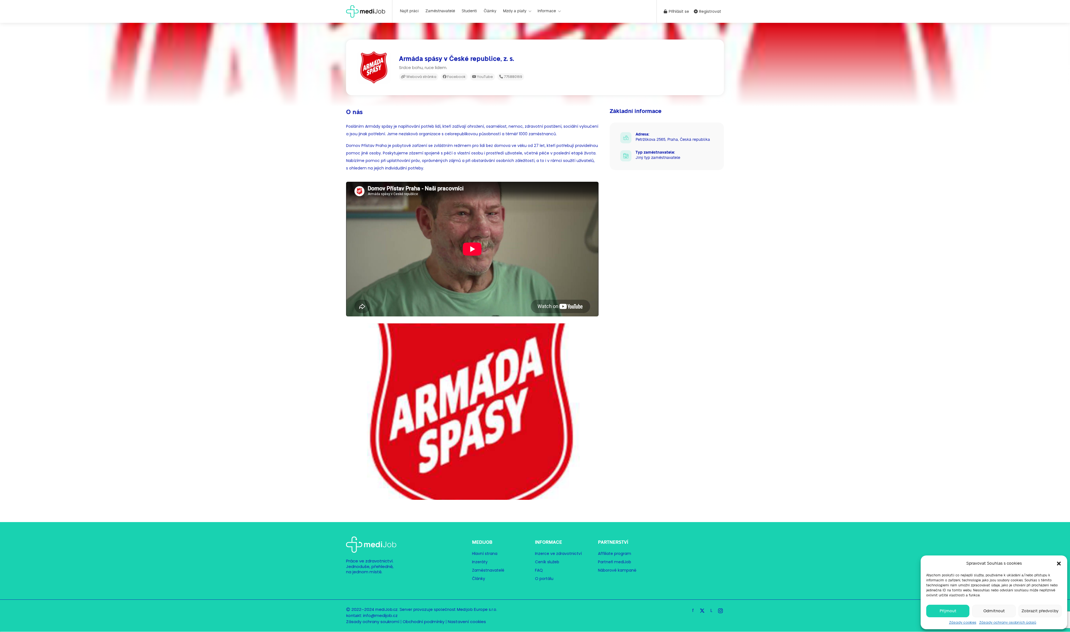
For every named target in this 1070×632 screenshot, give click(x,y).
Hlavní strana (484, 553)
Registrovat (709, 11)
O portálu (544, 578)
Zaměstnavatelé (440, 11)
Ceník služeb (547, 562)
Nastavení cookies (467, 621)
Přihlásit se (678, 11)
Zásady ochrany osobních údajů (1007, 622)
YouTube (484, 76)
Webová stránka (420, 76)
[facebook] (692, 610)
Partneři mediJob (614, 562)
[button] (1059, 563)
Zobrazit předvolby (1040, 611)
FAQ (539, 570)
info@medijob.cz (380, 615)
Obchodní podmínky (423, 621)
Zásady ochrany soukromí (372, 621)
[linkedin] (711, 610)
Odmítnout (994, 611)
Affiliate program (614, 553)
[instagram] (720, 610)
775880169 (512, 76)
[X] (702, 610)
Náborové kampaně (617, 570)
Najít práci (409, 11)
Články (490, 11)
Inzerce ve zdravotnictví (558, 553)
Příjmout (948, 611)
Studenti (469, 11)
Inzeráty (480, 562)
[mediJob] (365, 11)
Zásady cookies (962, 622)
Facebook (456, 76)
